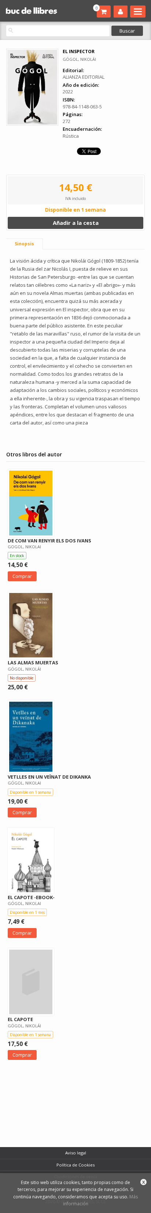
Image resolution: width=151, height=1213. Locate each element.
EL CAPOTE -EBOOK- (31, 897)
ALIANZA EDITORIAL (83, 77)
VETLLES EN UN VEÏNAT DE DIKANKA (49, 777)
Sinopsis (24, 244)
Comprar (22, 576)
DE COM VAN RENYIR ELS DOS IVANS (49, 540)
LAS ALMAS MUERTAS (33, 662)
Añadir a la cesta (76, 222)
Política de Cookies (75, 1165)
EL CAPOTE (20, 1019)
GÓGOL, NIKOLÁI (79, 59)
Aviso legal (75, 1152)
